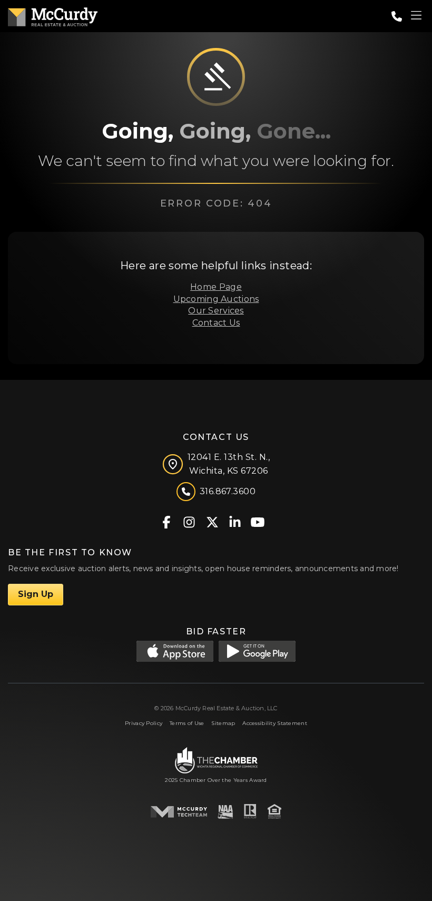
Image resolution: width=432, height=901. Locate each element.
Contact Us (216, 323)
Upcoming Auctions (216, 299)
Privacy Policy (143, 723)
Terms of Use (187, 723)
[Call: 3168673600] (396, 16)
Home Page (216, 287)
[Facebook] (166, 521)
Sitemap (223, 723)
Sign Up (35, 594)
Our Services (215, 311)
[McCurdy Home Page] (52, 15)
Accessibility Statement (274, 723)
